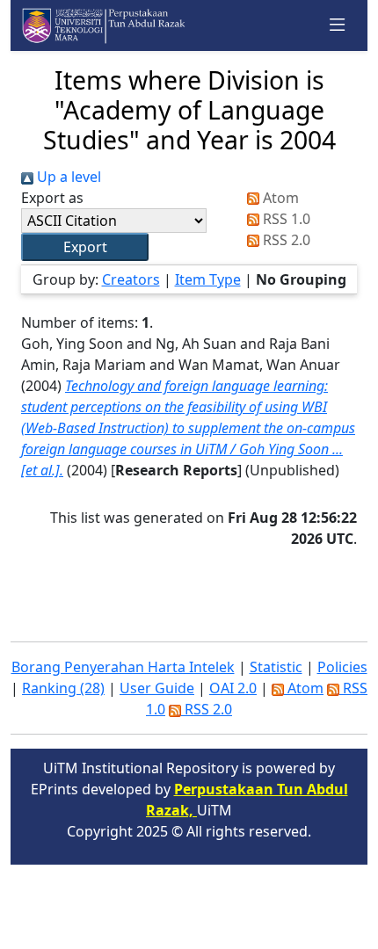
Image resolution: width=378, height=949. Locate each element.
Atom (279, 197)
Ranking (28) (63, 688)
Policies (342, 667)
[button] (85, 247)
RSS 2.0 (284, 240)
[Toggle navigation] (337, 25)
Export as (52, 197)
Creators (131, 279)
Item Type (208, 279)
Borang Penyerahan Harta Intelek (123, 667)
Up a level (67, 176)
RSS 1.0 (284, 218)
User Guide (157, 688)
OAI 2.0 (233, 688)
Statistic (276, 667)
